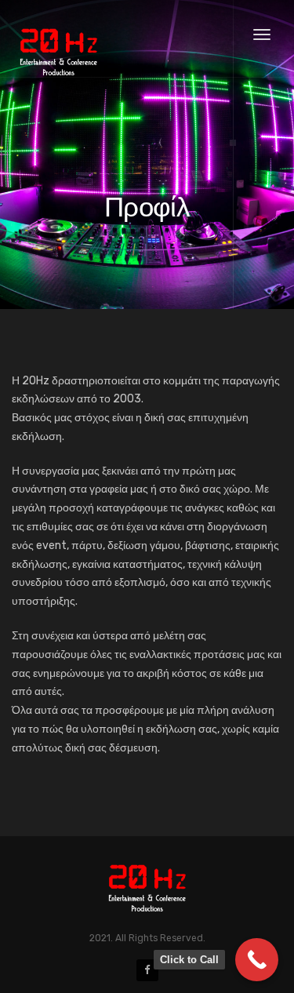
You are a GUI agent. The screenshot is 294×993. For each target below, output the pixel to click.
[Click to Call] (256, 959)
